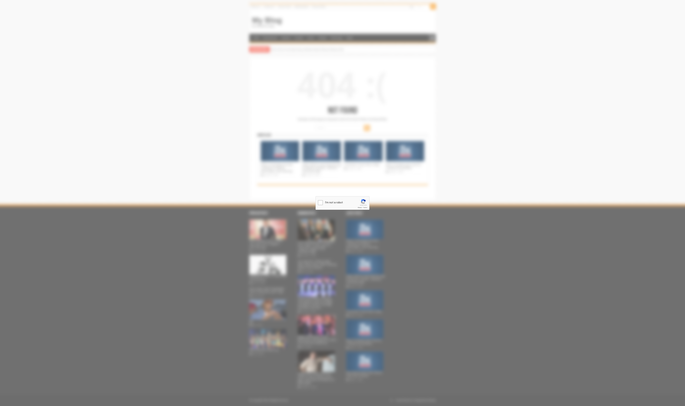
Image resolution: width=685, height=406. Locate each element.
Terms (365, 207)
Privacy (360, 207)
